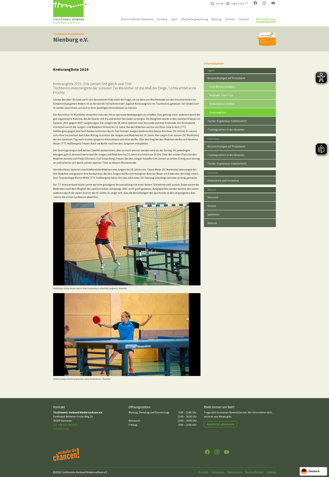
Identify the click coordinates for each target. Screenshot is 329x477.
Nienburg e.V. (70, 39)
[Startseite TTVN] (70, 13)
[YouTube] (226, 452)
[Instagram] (217, 452)
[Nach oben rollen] (323, 461)
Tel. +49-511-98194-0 (65, 424)
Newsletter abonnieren (220, 424)
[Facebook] (207, 452)
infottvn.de (61, 429)
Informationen (213, 63)
